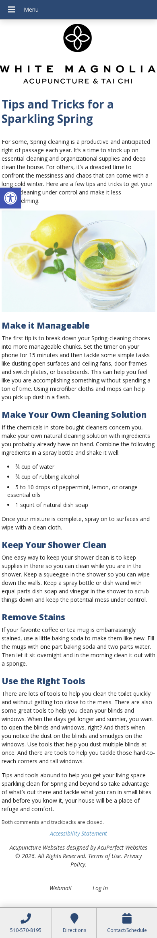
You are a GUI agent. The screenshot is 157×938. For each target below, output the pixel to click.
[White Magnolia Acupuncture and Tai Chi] (78, 56)
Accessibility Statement (78, 833)
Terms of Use (104, 856)
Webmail (61, 888)
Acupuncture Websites (37, 847)
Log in (100, 888)
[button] (10, 198)
